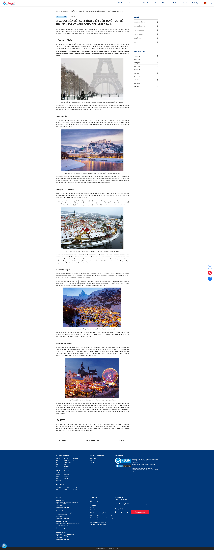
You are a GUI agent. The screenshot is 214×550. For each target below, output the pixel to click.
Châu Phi (66, 470)
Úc (73, 460)
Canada (58, 474)
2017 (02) (136, 87)
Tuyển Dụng (195, 3)
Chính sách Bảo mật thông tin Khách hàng (101, 518)
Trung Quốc (67, 462)
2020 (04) (137, 76)
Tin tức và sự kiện (63, 11)
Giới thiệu (92, 500)
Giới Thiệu (121, 3)
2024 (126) (137, 63)
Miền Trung (93, 458)
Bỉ (56, 462)
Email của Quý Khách (121, 499)
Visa (156, 3)
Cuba (57, 478)
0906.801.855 (61, 527)
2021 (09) (136, 73)
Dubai (65, 468)
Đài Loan (66, 466)
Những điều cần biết (140, 26)
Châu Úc (75, 458)
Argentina (58, 480)
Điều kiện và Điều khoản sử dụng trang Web (101, 515)
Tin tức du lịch (138, 34)
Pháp (69, 40)
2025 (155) (137, 59)
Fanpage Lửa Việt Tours (94, 428)
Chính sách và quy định (98, 513)
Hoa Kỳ (57, 472)
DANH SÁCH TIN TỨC (92, 440)
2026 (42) (137, 56)
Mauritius (66, 476)
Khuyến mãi (137, 38)
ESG (135, 42)
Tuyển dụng (93, 509)
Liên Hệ (185, 3)
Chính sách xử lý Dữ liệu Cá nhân (99, 520)
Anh (57, 460)
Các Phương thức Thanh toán (98, 524)
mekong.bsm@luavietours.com (65, 529)
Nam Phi (66, 474)
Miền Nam (92, 463)
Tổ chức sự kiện (94, 502)
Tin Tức (175, 3)
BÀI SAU (122, 440)
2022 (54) (137, 70)
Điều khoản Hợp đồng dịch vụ (98, 522)
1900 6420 (60, 505)
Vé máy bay (93, 505)
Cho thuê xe (93, 503)
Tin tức (92, 507)
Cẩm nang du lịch (139, 30)
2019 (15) (136, 80)
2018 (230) (137, 83)
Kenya (66, 478)
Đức (57, 466)
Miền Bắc (92, 460)
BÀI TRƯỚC (62, 440)
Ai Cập (66, 472)
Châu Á (66, 458)
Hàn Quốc (67, 464)
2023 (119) (137, 66)
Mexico (57, 476)
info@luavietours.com (63, 507)
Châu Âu (58, 458)
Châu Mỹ (58, 470)
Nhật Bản (66, 460)
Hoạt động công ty (139, 22)
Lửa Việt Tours (66, 31)
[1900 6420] (210, 273)
